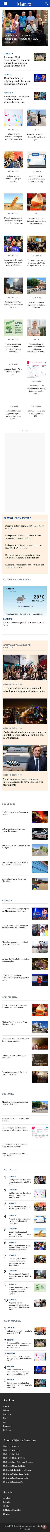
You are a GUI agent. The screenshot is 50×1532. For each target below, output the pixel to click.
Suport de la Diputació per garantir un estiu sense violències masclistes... (20, 1247)
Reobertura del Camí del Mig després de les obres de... (13, 304)
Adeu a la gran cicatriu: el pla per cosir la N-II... (19, 1207)
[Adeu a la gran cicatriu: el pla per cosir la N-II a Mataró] (13, 159)
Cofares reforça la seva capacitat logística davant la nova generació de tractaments (22, 556)
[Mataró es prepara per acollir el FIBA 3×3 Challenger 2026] (40, 947)
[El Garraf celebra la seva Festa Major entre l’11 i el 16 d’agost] (40, 1027)
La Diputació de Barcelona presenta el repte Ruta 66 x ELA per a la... (21, 39)
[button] (46, 3)
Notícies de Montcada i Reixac (14, 1466)
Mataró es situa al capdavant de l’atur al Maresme (36, 305)
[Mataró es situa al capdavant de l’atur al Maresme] (36, 286)
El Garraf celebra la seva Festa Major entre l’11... (14, 1023)
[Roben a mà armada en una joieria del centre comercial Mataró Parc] (40, 834)
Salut (36, 130)
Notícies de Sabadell (11, 1454)
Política (6, 1410)
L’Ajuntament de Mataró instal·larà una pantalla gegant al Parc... (15, 977)
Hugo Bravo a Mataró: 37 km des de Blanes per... (36, 137)
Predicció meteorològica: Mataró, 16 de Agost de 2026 (24, 527)
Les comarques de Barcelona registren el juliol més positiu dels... (36, 389)
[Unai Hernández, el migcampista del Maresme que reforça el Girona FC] (40, 78)
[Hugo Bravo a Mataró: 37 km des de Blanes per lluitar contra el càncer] (36, 118)
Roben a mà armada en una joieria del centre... (13, 829)
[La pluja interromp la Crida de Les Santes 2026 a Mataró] (40, 1077)
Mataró (6, 1406)
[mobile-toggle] (5, 3)
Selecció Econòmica (12, 684)
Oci (36, 214)
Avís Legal (7, 1498)
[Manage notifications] (44, 1527)
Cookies (6, 1506)
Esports (8, 75)
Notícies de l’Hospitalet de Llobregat (17, 1470)
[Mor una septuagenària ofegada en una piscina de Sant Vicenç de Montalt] (40, 867)
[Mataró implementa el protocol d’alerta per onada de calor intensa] (13, 201)
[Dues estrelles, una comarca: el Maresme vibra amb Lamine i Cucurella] (40, 930)
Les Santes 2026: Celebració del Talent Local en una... (15, 1039)
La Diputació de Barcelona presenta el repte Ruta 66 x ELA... (20, 1181)
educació (8, 54)
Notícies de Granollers (11, 1450)
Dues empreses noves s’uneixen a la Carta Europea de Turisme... (36, 263)
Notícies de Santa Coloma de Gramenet (18, 1462)
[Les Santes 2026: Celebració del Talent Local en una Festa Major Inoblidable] (40, 1044)
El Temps (7, 619)
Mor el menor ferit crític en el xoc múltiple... (16, 846)
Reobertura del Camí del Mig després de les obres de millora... (20, 1276)
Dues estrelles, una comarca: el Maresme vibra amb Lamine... (15, 926)
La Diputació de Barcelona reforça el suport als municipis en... (13, 138)
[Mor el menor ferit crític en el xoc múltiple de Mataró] (40, 850)
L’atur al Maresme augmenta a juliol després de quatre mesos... (13, 414)
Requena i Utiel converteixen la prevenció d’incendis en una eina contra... (19, 1345)
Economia (36, 298)
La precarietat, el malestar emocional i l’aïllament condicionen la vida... (36, 348)
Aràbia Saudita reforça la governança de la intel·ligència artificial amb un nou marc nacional (24, 734)
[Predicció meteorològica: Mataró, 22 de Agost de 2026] (25, 601)
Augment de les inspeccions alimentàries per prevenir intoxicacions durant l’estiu (19, 1306)
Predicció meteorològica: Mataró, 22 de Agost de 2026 (24, 623)
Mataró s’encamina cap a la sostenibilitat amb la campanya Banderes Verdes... (20, 1290)
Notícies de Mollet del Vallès (14, 1458)
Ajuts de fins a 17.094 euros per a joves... (15, 1119)
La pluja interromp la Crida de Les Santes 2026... (14, 1073)
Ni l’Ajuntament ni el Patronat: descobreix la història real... (14, 1006)
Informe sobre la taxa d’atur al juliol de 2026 (36, 413)
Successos (7, 1414)
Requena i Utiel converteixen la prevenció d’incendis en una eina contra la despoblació (17, 61)
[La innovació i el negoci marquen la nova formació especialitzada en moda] (25, 667)
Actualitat (9, 32)
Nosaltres (6, 1514)
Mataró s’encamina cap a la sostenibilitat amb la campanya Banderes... (13, 348)
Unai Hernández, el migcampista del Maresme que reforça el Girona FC (17, 81)
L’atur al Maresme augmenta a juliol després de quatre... (14, 1145)
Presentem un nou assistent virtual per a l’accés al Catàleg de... (20, 1220)
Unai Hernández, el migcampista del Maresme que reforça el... (15, 909)
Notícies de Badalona (11, 1446)
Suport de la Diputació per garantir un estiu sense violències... (13, 262)
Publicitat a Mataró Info (12, 1510)
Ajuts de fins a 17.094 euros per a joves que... (13, 371)
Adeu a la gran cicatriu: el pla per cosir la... (13, 178)
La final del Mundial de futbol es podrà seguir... (15, 959)
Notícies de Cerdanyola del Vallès (16, 1474)
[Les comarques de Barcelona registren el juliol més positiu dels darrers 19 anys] (36, 369)
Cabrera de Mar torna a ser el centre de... (14, 1056)
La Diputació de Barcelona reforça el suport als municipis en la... (20, 1195)
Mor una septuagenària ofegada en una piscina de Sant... (15, 863)
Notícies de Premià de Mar (13, 1482)
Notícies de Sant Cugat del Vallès (15, 1478)
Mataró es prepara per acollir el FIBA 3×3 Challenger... (15, 943)
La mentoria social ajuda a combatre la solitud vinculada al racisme (17, 99)
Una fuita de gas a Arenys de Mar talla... (14, 879)
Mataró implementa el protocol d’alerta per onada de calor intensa (13, 220)
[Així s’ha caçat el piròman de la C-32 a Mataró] (40, 817)
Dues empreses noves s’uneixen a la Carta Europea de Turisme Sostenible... (17, 1261)
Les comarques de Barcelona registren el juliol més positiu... (15, 1128)
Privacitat (7, 1502)
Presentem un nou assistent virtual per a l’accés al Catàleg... (36, 179)
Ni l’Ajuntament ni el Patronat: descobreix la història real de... (36, 221)
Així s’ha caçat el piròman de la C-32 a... (15, 813)
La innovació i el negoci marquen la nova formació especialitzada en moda (24, 689)
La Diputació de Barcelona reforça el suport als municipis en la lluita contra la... (23, 537)
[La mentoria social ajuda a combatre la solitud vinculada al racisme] (40, 96)
